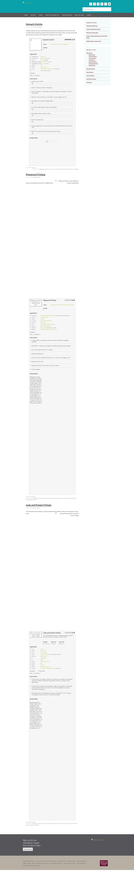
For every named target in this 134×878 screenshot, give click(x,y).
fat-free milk (43, 656)
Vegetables (65, 44)
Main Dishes (89, 53)
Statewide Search (71, 861)
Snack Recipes (89, 72)
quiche (59, 169)
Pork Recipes (92, 60)
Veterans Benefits (81, 861)
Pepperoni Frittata (35, 174)
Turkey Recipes (92, 58)
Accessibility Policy (51, 861)
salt (41, 65)
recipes (66, 169)
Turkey (35, 499)
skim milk (42, 322)
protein (74, 498)
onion (41, 60)
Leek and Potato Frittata (38, 505)
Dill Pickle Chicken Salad (92, 32)
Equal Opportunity (81, 863)
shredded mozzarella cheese (47, 668)
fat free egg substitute (46, 320)
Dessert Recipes (90, 75)
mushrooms (45, 61)
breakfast (41, 169)
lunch (55, 169)
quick (72, 823)
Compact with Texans (28, 861)
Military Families (27, 863)
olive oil (42, 319)
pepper (42, 665)
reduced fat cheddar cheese (47, 68)
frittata (52, 498)
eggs (41, 70)
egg (50, 169)
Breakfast (53, 44)
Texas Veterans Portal (69, 863)
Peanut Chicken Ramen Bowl (93, 29)
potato (65, 498)
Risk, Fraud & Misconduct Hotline (40, 863)
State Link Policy (61, 861)
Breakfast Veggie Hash (91, 25)
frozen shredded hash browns (47, 315)
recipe (63, 169)
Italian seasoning (44, 661)
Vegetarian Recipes (93, 63)
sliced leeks (43, 651)
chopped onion (44, 317)
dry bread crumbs (44, 666)
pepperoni (43, 327)
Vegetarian (76, 169)
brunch (46, 169)
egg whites (43, 658)
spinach (44, 63)
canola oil (42, 56)
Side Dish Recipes (90, 68)
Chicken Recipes (93, 56)
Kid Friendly (59, 44)
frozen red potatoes (45, 654)
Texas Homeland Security (56, 863)
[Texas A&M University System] (104, 863)
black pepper (43, 67)
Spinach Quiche (34, 24)
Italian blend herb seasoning (47, 324)
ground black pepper (45, 326)
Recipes (33, 167)
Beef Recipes (92, 54)
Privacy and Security (40, 861)
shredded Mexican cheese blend (48, 329)
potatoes (70, 498)
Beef (33, 498)
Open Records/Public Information (31, 865)
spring (31, 825)
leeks (53, 823)
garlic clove (43, 58)
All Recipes (89, 82)
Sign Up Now (28, 849)
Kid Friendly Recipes (91, 79)
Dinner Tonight (31, 6)
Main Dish (65, 305)
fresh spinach (43, 652)
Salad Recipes (92, 65)
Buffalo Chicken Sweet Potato (93, 41)
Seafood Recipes (93, 61)
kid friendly (57, 498)
